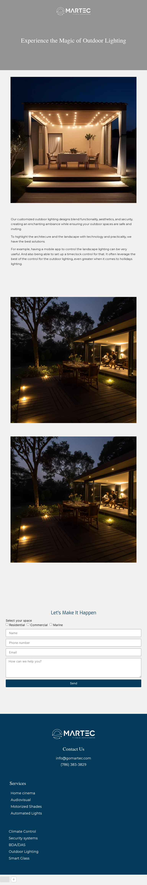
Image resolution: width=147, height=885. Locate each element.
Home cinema (23, 793)
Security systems (23, 838)
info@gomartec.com (73, 758)
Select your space (19, 620)
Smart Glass (19, 858)
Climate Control (22, 831)
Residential (17, 625)
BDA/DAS (17, 845)
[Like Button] (5, 879)
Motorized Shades (26, 806)
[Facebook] (66, 773)
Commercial (39, 625)
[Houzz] (81, 773)
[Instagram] (73, 773)
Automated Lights (26, 813)
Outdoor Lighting (23, 852)
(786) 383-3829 (73, 765)
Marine (58, 625)
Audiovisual (21, 800)
